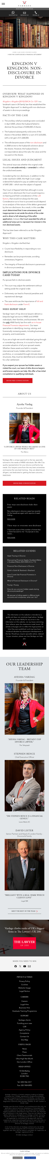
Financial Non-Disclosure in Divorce (20, 566)
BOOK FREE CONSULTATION (24, 9)
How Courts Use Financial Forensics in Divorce (21, 575)
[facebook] (15, 966)
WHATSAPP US (13, 15)
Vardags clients (24, 1020)
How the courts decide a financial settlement (24, 54)
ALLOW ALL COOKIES (30, 1158)
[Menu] (3, 4)
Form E (26, 304)
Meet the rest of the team (23, 911)
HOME (14, 52)
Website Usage (24, 988)
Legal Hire (24, 1004)
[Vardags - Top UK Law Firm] (24, 6)
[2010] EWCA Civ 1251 (20, 101)
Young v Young (13, 585)
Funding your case (24, 1023)
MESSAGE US (24, 15)
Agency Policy (24, 1030)
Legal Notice (24, 991)
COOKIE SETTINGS (17, 1158)
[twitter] (20, 966)
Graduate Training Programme (24, 1011)
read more (7, 475)
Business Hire (24, 1008)
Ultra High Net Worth (24, 1059)
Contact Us (24, 1036)
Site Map (24, 1040)
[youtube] (24, 966)
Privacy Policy (24, 981)
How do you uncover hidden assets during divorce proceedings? (23, 590)
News (24, 1049)
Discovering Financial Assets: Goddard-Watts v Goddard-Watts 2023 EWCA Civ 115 (24, 561)
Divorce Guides (31, 52)
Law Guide (21, 52)
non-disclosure (36, 142)
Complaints (24, 1033)
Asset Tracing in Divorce (16, 556)
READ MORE (11, 519)
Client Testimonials (24, 1055)
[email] (29, 966)
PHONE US (36, 15)
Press (24, 1052)
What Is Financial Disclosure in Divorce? (22, 581)
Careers (24, 1001)
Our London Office (24, 1062)
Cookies (24, 984)
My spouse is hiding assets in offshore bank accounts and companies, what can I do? (23, 596)
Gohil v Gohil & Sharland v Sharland (21, 570)
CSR (24, 1026)
